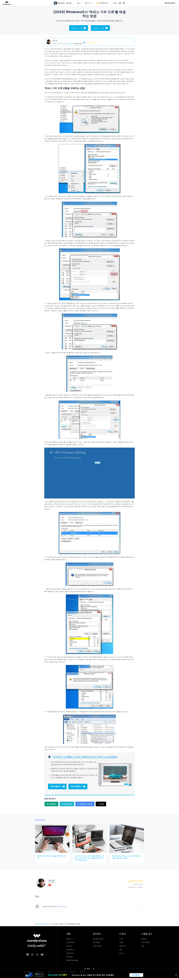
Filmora (68, 939)
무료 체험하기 (56, 786)
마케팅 (121, 942)
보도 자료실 (96, 942)
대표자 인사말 (97, 946)
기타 (70, 43)
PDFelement (70, 953)
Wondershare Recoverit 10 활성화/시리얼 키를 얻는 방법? (126, 857)
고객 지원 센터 (145, 942)
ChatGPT (52, 804)
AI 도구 (121, 939)
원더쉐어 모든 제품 (72, 960)
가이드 (115, 3)
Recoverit (69, 946)
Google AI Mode (86, 804)
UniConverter (70, 942)
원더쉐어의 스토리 (98, 939)
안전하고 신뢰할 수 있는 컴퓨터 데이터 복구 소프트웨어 (85, 756)
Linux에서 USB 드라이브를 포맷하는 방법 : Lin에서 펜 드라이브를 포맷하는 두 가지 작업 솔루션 (89, 858)
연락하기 (144, 939)
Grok (102, 804)
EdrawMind (69, 949)
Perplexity (68, 804)
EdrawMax (69, 957)
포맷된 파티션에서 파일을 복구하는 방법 (51, 857)
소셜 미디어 (122, 946)
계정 (142, 946)
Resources (41, 924)
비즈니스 (121, 953)
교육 (120, 949)
